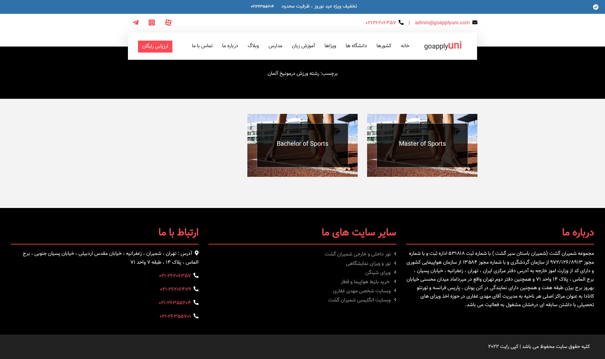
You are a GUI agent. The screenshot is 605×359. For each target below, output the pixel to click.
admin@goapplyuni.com (442, 23)
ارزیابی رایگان (155, 46)
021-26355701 (175, 317)
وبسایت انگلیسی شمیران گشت (359, 300)
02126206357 (381, 23)
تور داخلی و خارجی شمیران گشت (358, 254)
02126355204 (262, 6)
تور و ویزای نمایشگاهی (368, 264)
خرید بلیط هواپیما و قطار (366, 282)
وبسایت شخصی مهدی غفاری (362, 291)
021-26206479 (175, 290)
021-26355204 (175, 303)
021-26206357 (175, 276)
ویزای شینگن (378, 273)
